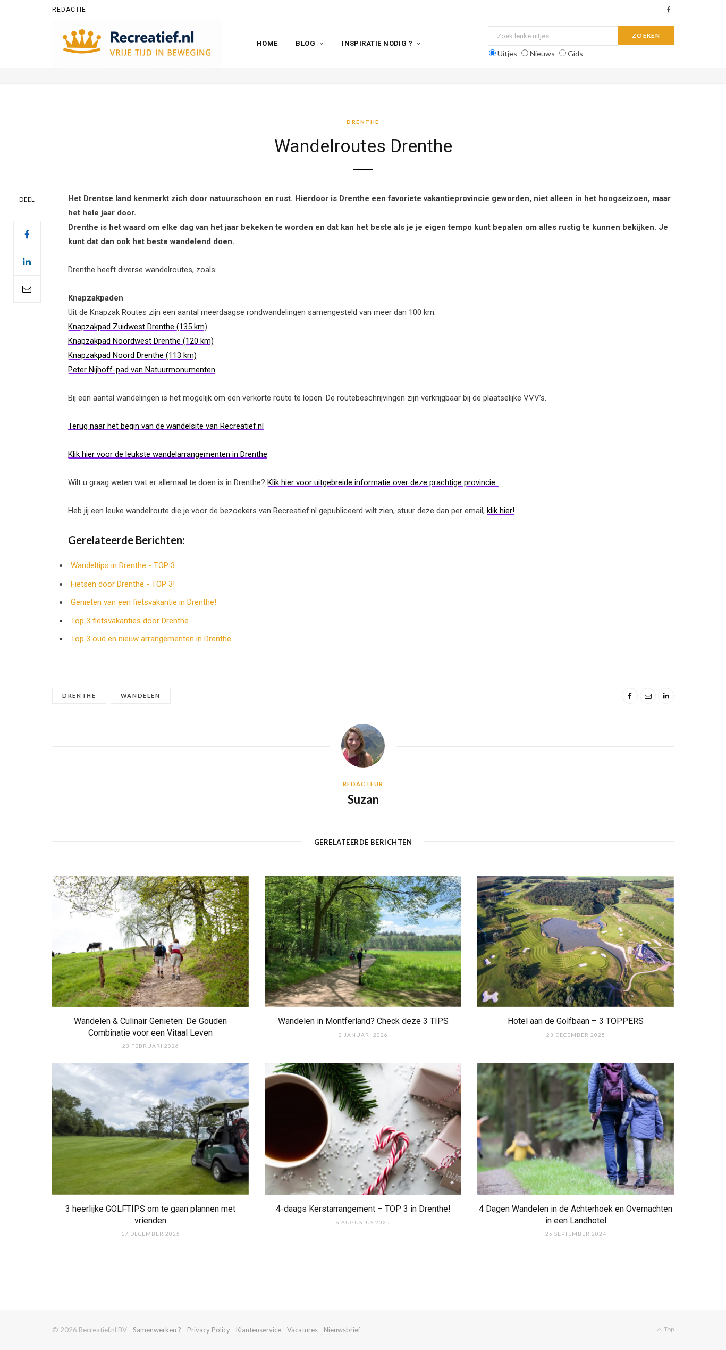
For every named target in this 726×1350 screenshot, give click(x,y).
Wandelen (141, 695)
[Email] (27, 289)
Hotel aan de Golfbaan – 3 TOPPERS (576, 1021)
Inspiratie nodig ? (377, 43)
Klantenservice (258, 1330)
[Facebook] (27, 234)
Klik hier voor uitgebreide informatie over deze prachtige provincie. (383, 482)
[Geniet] (137, 44)
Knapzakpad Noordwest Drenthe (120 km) (141, 341)
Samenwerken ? (157, 1330)
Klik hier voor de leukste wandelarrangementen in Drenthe (167, 454)
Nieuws (542, 53)
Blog (305, 43)
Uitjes (507, 53)
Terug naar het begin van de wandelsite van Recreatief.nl (166, 426)
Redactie (69, 9)
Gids (575, 53)
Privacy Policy (208, 1330)
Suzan (363, 799)
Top (668, 1329)
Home (267, 43)
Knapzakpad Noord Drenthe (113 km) (132, 355)
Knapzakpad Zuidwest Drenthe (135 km (136, 326)
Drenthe (363, 122)
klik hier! (500, 510)
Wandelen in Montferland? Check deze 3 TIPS (363, 1021)
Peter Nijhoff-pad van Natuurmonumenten (141, 369)
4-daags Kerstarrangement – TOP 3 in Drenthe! (363, 1209)
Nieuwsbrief (342, 1330)
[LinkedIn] (27, 262)
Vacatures (302, 1330)
